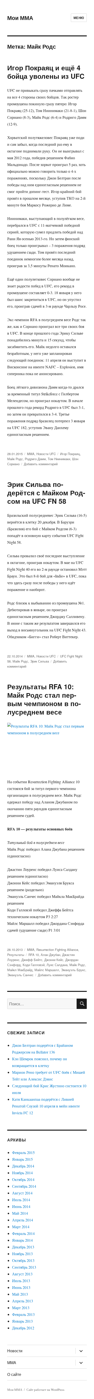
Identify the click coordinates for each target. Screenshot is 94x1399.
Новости (14, 1350)
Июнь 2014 (21, 1206)
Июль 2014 (21, 1199)
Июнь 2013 (21, 1287)
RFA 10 (33, 954)
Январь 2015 (22, 1159)
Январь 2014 (22, 1240)
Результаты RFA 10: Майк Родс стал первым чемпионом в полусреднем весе (44, 699)
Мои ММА (20, 18)
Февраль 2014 (23, 1233)
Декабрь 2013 (23, 1246)
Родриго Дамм (35, 459)
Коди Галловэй (34, 964)
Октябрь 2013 (23, 1260)
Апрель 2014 (22, 1219)
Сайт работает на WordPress (45, 1389)
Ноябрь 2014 (22, 1172)
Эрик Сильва (39, 661)
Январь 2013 (22, 1321)
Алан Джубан (50, 954)
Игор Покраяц (70, 453)
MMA (30, 453)
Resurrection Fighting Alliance (57, 949)
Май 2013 (20, 1294)
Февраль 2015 (23, 1152)
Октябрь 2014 (23, 1179)
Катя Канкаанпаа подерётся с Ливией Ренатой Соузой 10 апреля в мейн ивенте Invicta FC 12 (46, 1106)
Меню (79, 17)
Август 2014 (22, 1192)
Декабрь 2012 (23, 1327)
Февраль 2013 (23, 1314)
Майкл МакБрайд (20, 970)
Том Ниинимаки (59, 459)
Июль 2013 (21, 1280)
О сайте (14, 1374)
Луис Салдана (57, 964)
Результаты (15, 954)
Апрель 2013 (22, 1300)
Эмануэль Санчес (20, 975)
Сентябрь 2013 (24, 1267)
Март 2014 (20, 1226)
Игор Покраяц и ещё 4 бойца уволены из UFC (45, 72)
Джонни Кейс (53, 959)
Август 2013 (22, 1273)
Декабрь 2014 (23, 1165)
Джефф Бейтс (31, 959)
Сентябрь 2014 (24, 1186)
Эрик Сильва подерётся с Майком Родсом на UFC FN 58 (46, 492)
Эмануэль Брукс (73, 970)
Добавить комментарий (41, 464)
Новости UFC (46, 453)
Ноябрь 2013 (22, 1253)
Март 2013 (20, 1307)
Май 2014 (20, 1213)
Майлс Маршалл (46, 970)
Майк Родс (15, 459)
